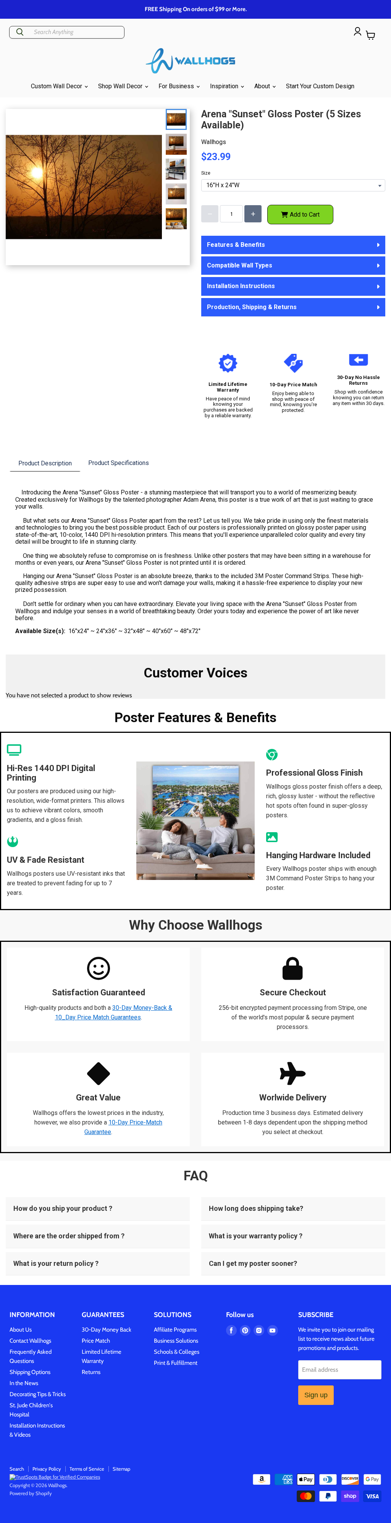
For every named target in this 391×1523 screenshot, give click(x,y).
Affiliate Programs (175, 1329)
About (262, 86)
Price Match (96, 1340)
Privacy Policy (46, 1469)
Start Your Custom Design (320, 86)
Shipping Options (30, 1372)
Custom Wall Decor (57, 86)
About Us (21, 1329)
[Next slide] (178, 217)
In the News (24, 1383)
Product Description (45, 463)
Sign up (316, 1395)
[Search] (20, 32)
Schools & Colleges (176, 1351)
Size (205, 173)
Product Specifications (118, 463)
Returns (91, 1372)
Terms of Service (86, 1469)
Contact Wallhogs (30, 1340)
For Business (177, 86)
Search (17, 1469)
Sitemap (121, 1469)
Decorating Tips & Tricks (38, 1394)
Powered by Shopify (31, 1493)
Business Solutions (176, 1340)
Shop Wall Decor (121, 86)
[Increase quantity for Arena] (253, 213)
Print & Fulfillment (175, 1362)
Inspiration (225, 86)
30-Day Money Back (106, 1329)
